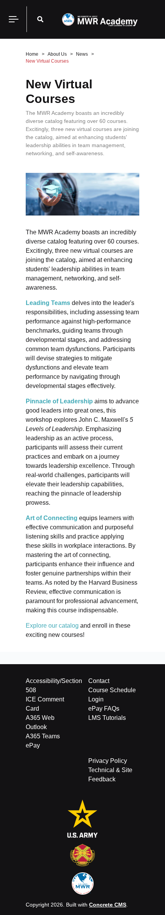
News (82, 54)
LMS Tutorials (107, 717)
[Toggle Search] (40, 19)
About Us (57, 54)
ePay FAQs (103, 708)
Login (96, 699)
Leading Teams (48, 303)
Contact (98, 681)
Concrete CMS (107, 905)
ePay (33, 745)
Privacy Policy (107, 761)
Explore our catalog (52, 625)
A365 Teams (43, 736)
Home (32, 54)
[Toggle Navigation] (13, 19)
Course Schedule (112, 690)
